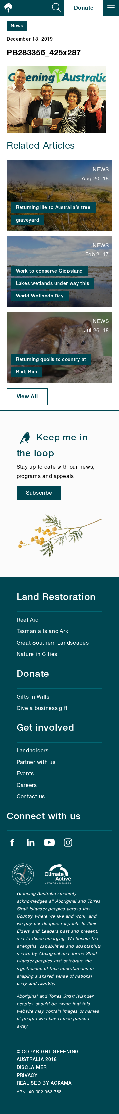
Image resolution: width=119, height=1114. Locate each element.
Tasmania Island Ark (42, 631)
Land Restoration (56, 597)
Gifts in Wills (33, 697)
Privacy (27, 1075)
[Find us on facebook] (12, 844)
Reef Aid (28, 620)
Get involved (45, 728)
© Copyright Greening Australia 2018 (48, 1056)
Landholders (33, 751)
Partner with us (36, 762)
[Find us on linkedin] (30, 844)
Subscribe (39, 493)
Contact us (31, 797)
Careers (27, 785)
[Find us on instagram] (68, 844)
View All (27, 396)
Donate (84, 8)
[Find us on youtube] (49, 844)
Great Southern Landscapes (53, 643)
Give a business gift (42, 708)
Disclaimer (32, 1067)
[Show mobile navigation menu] (111, 8)
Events (25, 774)
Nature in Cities (37, 654)
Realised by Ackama (44, 1083)
